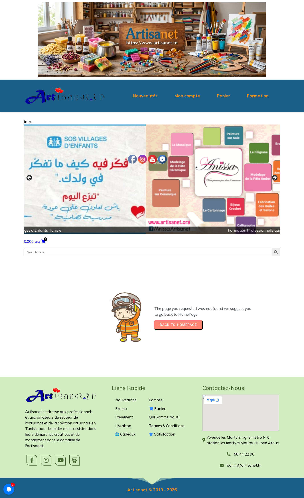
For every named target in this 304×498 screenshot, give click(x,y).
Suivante (274, 178)
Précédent (29, 178)
